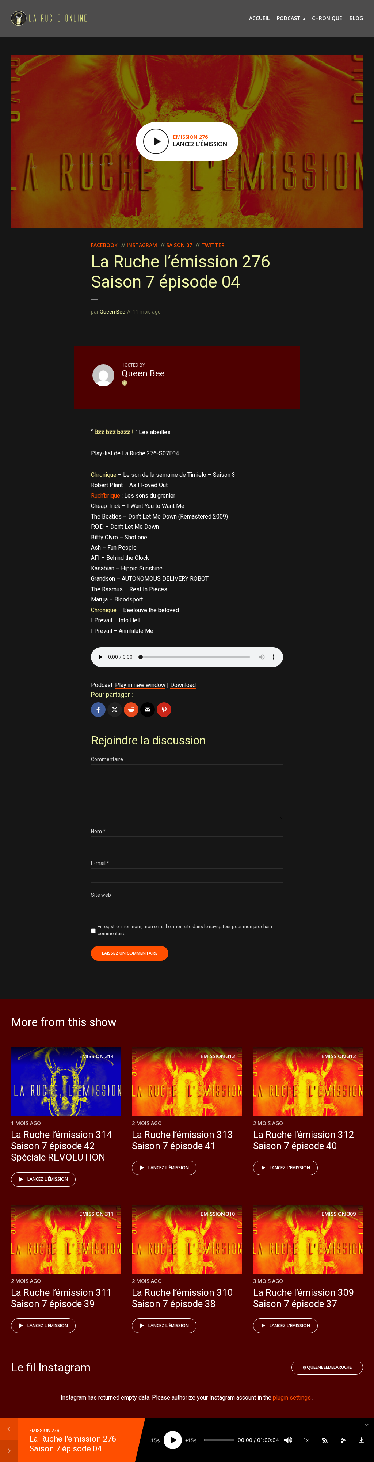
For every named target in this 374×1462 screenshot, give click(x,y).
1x (306, 1440)
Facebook (104, 245)
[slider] (219, 1440)
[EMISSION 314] (66, 1081)
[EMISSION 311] (66, 1238)
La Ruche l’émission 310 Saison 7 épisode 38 (182, 1298)
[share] (343, 1440)
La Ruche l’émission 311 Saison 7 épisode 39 (61, 1298)
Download (183, 684)
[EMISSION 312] (308, 1081)
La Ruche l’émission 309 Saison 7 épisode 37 (303, 1298)
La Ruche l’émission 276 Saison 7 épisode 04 (72, 1443)
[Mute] (288, 1440)
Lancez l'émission (47, 1179)
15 (154, 1440)
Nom (98, 831)
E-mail (100, 863)
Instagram (142, 245)
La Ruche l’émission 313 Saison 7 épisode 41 (182, 1140)
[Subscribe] (325, 1440)
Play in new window (140, 684)
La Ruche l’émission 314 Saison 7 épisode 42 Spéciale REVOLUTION (61, 1146)
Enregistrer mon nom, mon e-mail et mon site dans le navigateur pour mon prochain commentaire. (185, 930)
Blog (356, 18)
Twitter (213, 245)
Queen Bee (112, 312)
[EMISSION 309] (308, 1238)
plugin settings (292, 1397)
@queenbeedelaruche (327, 1367)
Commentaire (107, 759)
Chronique (327, 18)
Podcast (289, 18)
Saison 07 (179, 245)
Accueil (259, 18)
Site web (101, 895)
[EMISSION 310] (187, 1238)
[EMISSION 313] (187, 1081)
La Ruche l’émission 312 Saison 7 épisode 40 (303, 1140)
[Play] (173, 1440)
